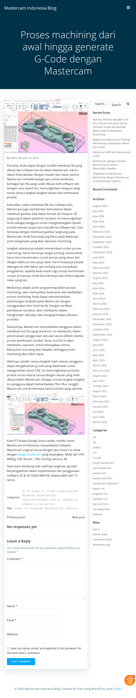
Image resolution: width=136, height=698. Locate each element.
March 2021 (100, 396)
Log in (96, 529)
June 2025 (98, 257)
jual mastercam (102, 468)
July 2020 (98, 411)
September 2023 (102, 334)
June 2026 (98, 216)
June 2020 (98, 417)
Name (12, 606)
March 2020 (100, 422)
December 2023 (102, 319)
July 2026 (98, 211)
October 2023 (101, 329)
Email (11, 620)
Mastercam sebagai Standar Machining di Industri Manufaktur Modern (109, 164)
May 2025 (98, 262)
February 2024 (101, 308)
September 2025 (102, 252)
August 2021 (100, 391)
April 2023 (99, 360)
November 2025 (102, 242)
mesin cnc (55, 499)
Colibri (117, 689)
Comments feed (102, 539)
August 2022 (100, 375)
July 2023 (98, 345)
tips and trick (46, 504)
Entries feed (100, 534)
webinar (98, 514)
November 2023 (102, 324)
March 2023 (100, 365)
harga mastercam (29, 454)
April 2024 (99, 298)
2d (23, 491)
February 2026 (101, 231)
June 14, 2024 (30, 158)
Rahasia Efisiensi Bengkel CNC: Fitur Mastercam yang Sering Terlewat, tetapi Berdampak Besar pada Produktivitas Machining (111, 127)
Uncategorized (101, 509)
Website (12, 634)
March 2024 (100, 303)
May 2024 (98, 293)
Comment (14, 559)
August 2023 (100, 339)
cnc (43, 491)
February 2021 (101, 401)
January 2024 (100, 314)
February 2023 (101, 370)
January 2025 (100, 272)
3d (28, 491)
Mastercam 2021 (55, 508)
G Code (51, 491)
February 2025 (101, 267)
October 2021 (101, 386)
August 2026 (100, 206)
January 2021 (100, 406)
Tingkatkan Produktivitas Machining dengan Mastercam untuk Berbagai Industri (111, 177)
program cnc (70, 499)
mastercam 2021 (47, 495)
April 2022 (99, 381)
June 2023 (98, 350)
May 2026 (98, 221)
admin (14, 158)
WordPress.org (101, 544)
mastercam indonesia (35, 499)
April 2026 (99, 226)
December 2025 (102, 236)
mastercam (28, 495)
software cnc (29, 504)
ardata (35, 491)
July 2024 (98, 283)
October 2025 (101, 247)
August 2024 (100, 278)
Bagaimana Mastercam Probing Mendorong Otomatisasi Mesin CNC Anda (111, 143)
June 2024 (98, 288)
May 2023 (98, 355)
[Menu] (129, 8)
